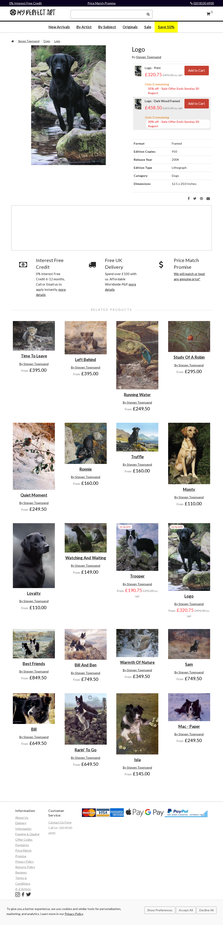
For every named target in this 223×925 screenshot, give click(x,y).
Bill (34, 729)
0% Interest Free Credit (25, 3)
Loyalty (34, 593)
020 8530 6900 (203, 3)
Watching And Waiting (85, 557)
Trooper (137, 576)
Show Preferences (159, 910)
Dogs (47, 41)
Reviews (21, 872)
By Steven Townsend (34, 364)
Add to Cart (196, 70)
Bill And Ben (85, 665)
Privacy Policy (24, 861)
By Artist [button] (84, 27)
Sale (147, 27)
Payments (22, 845)
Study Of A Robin (189, 357)
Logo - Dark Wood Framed (162, 101)
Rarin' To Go (85, 749)
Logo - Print (153, 68)
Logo (57, 41)
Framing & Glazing (27, 834)
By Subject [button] (107, 27)
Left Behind (85, 359)
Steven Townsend (28, 41)
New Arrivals (59, 27)
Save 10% (166, 27)
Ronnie (85, 469)
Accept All (186, 910)
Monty (189, 489)
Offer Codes (23, 839)
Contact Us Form (59, 822)
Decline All (206, 910)
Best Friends (34, 663)
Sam (189, 664)
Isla (137, 759)
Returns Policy (25, 867)
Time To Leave (34, 355)
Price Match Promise (102, 3)
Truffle (137, 456)
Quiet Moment (33, 495)
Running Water (137, 394)
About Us (21, 817)
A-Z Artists (23, 889)
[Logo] (68, 105)
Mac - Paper (189, 726)
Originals (130, 27)
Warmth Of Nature (137, 662)
